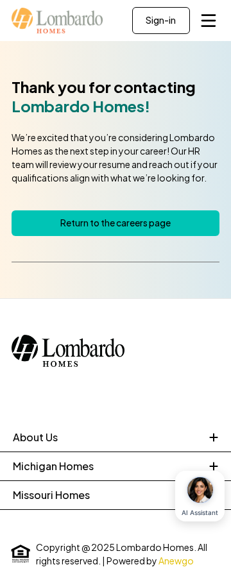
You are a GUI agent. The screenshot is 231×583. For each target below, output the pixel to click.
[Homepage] (58, 20)
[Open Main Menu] (208, 20)
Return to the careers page (115, 222)
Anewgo (176, 560)
